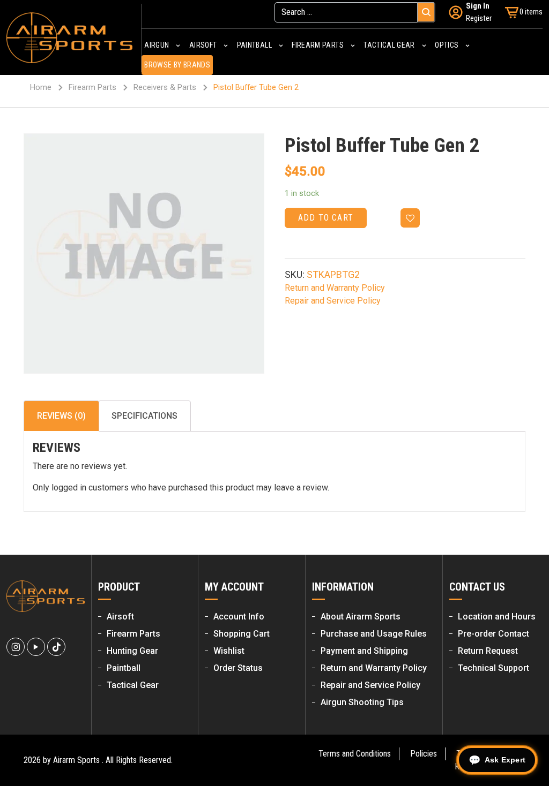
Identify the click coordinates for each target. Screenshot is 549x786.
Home (40, 87)
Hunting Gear (132, 651)
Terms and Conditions (354, 754)
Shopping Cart (241, 634)
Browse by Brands (177, 65)
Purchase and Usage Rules (374, 634)
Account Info (238, 616)
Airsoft (120, 616)
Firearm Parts (92, 87)
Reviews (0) (61, 416)
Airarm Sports (76, 760)
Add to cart (325, 218)
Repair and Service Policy (333, 301)
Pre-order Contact (493, 634)
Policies (423, 754)
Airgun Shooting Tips (362, 702)
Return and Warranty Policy (335, 288)
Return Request (488, 651)
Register (479, 18)
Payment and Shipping (364, 651)
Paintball (123, 668)
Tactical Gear (133, 685)
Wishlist (228, 651)
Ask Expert (505, 759)
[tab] (61, 416)
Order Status (238, 668)
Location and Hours (497, 616)
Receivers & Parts (164, 87)
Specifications (144, 416)
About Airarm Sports (360, 616)
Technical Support (493, 668)
